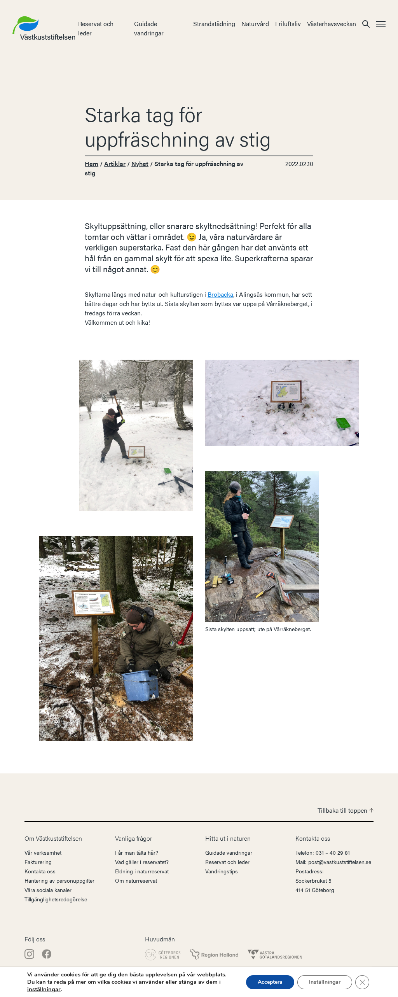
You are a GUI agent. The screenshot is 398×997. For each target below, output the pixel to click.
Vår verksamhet (42, 852)
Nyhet (139, 163)
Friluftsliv (288, 23)
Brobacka (220, 294)
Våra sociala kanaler (48, 890)
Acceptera (270, 982)
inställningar (44, 989)
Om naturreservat (136, 880)
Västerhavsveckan (331, 23)
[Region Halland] (214, 954)
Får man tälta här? (136, 852)
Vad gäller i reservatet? (142, 862)
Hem (91, 163)
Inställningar (324, 982)
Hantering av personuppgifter (59, 880)
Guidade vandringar (149, 28)
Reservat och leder (227, 862)
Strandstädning (214, 23)
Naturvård (255, 23)
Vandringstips (221, 871)
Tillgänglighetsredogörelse (55, 899)
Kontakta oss (40, 871)
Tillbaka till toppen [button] (343, 810)
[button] (366, 23)
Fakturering (38, 862)
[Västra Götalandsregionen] (275, 954)
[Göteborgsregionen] (163, 954)
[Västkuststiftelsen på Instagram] (30, 953)
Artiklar (115, 163)
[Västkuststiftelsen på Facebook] (47, 953)
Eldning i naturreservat (142, 871)
